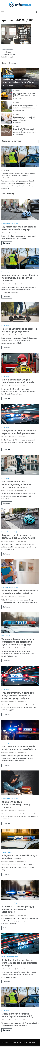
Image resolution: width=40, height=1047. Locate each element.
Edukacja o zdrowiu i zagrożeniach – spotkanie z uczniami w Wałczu (19, 592)
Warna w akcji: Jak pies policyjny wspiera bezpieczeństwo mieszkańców (17, 909)
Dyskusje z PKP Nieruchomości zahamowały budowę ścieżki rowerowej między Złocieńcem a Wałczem (24, 131)
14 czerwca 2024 (19, 134)
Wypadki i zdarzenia (6, 852)
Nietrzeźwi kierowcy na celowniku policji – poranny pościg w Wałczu (18, 748)
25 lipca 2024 (18, 122)
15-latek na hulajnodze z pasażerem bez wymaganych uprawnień (19, 330)
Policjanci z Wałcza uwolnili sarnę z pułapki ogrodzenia (19, 857)
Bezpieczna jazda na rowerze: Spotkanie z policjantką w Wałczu (18, 536)
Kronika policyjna (5, 170)
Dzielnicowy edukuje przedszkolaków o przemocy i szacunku (16, 805)
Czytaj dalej (6, 243)
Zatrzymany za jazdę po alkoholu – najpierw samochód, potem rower (18, 432)
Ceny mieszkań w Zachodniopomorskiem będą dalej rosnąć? (8, 54)
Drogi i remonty (8, 76)
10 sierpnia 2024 (19, 110)
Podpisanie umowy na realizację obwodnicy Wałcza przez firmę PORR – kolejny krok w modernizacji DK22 (24, 120)
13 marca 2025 (19, 98)
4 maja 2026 (6, 178)
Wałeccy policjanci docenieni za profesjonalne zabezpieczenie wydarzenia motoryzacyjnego (17, 642)
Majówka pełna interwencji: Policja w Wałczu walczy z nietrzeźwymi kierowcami (18, 174)
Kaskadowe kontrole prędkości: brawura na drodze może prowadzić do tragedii (19, 963)
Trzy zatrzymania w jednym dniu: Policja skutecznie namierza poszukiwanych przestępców (17, 696)
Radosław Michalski (8, 233)
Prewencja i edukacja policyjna (9, 223)
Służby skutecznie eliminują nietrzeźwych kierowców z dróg (17, 1015)
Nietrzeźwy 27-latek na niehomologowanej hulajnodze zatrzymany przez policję (16, 484)
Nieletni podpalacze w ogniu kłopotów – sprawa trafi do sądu (17, 381)
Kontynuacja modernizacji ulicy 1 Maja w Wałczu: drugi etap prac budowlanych (24, 95)
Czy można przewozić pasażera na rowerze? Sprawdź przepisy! (18, 228)
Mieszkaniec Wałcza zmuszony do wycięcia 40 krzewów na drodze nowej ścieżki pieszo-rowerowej (25, 107)
